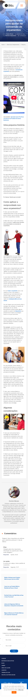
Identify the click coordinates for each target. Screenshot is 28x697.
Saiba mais (20, 689)
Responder (6, 554)
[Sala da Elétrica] (9, 5)
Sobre (3, 665)
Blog (3, 663)
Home (3, 44)
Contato (4, 670)
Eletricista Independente (10, 35)
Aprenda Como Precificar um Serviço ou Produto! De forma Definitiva (14, 118)
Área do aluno (6, 667)
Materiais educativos (8, 660)
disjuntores (18, 311)
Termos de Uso (6, 672)
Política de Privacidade (8, 674)
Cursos (4, 658)
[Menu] (21, 5)
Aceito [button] (14, 692)
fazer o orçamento (12, 290)
